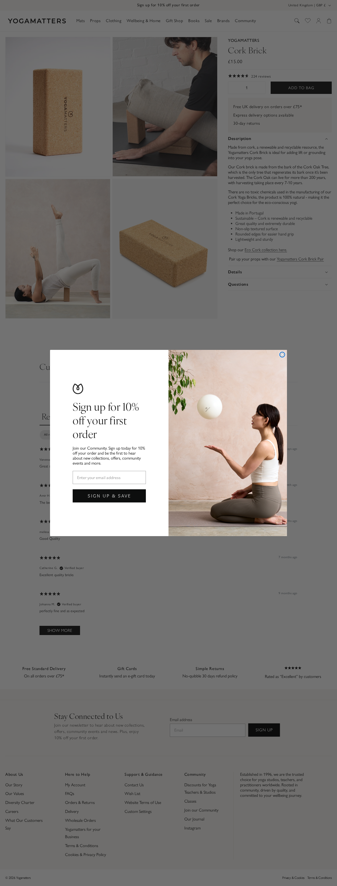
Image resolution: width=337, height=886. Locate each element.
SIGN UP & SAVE (109, 496)
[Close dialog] (282, 354)
